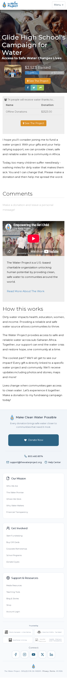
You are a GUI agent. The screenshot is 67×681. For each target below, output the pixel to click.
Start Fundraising (14, 536)
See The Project (38, 80)
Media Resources (14, 585)
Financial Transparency (17, 512)
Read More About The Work (25, 291)
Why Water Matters (15, 505)
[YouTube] (33, 654)
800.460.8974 (35, 456)
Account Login (13, 611)
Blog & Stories (12, 598)
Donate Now (35, 440)
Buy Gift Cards (12, 542)
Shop (8, 605)
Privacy (45, 671)
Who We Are (12, 486)
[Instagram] (24, 654)
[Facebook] (15, 654)
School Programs (14, 555)
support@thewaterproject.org (26, 462)
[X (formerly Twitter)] (42, 654)
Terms (52, 671)
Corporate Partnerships (16, 549)
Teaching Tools (13, 592)
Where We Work (13, 499)
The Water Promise (15, 492)
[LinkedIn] (51, 654)
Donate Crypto (12, 562)
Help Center (54, 462)
